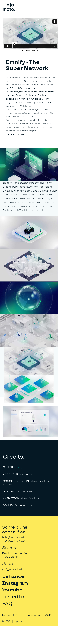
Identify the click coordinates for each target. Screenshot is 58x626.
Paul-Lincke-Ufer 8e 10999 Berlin (14, 555)
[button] (52, 7)
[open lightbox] (29, 164)
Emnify (18, 467)
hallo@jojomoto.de (13, 537)
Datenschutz (10, 615)
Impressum (32, 615)
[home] (9, 7)
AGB (48, 615)
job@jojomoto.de (13, 569)
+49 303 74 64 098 (14, 540)
